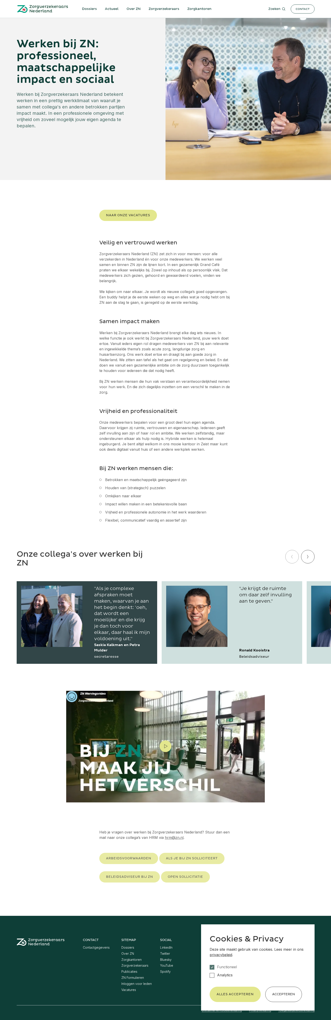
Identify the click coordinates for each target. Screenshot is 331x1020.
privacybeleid (221, 954)
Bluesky (166, 959)
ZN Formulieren (132, 977)
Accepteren (283, 994)
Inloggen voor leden (136, 984)
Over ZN (134, 9)
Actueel (111, 9)
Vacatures (128, 990)
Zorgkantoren (199, 9)
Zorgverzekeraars (164, 9)
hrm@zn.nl (174, 837)
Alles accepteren (235, 994)
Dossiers (89, 9)
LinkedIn (166, 947)
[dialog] (258, 967)
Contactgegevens (96, 947)
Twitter (165, 953)
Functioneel (227, 967)
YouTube (166, 965)
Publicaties (129, 971)
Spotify (165, 971)
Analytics (225, 975)
